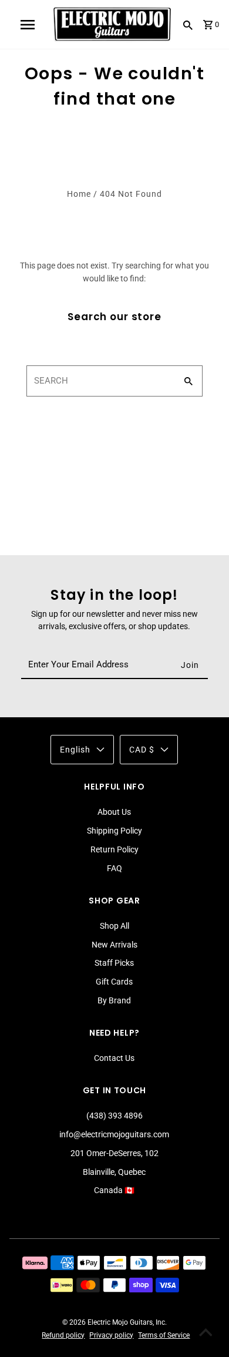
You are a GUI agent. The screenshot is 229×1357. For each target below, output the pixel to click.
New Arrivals (114, 944)
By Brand (114, 1000)
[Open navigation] (27, 24)
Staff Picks (114, 963)
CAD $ (141, 749)
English (75, 749)
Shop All (114, 926)
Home (79, 194)
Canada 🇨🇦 (114, 1190)
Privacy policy (111, 1335)
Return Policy (114, 849)
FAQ (114, 868)
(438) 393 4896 (114, 1115)
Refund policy (63, 1335)
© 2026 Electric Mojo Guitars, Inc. (114, 1322)
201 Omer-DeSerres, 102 (114, 1153)
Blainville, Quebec (114, 1172)
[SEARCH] (188, 24)
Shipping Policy (114, 830)
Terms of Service (164, 1335)
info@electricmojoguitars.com (114, 1134)
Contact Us (114, 1058)
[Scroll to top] (205, 1333)
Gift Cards (114, 981)
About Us (114, 812)
